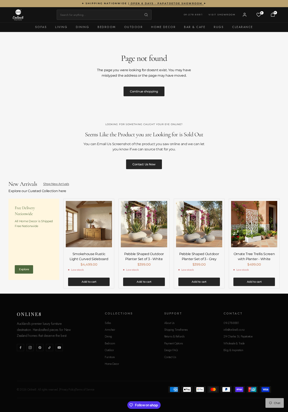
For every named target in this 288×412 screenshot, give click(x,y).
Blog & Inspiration (233, 350)
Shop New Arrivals (56, 184)
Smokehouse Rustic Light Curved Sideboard (89, 256)
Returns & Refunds (174, 336)
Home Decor (163, 27)
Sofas (41, 27)
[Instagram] (30, 347)
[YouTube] (59, 347)
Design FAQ (171, 350)
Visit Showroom (222, 14)
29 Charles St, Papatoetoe (237, 336)
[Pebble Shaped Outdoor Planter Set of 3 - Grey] (199, 224)
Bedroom (107, 27)
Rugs (219, 27)
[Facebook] (20, 347)
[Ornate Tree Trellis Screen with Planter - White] (254, 224)
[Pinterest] (39, 347)
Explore (24, 269)
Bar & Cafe (194, 27)
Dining (82, 27)
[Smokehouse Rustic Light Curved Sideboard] (89, 224)
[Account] (244, 14)
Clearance (242, 27)
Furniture (110, 357)
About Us (169, 323)
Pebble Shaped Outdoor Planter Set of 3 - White (144, 256)
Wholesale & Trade (234, 343)
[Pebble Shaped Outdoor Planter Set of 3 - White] (144, 224)
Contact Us (170, 357)
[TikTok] (49, 347)
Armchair (110, 330)
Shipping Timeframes (176, 330)
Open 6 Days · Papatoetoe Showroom (166, 3)
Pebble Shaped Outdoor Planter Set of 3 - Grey (199, 256)
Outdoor (133, 27)
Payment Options (173, 343)
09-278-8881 (193, 14)
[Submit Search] (145, 15)
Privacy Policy (67, 389)
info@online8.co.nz (233, 330)
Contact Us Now (144, 164)
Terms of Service (85, 389)
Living (61, 27)
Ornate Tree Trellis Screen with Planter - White (254, 256)
